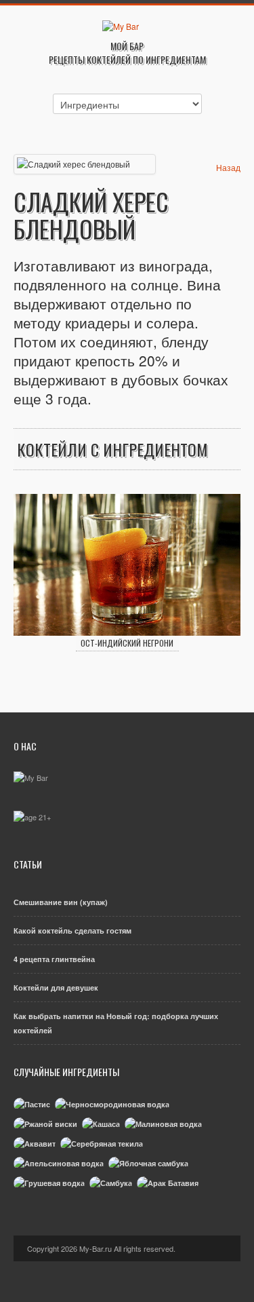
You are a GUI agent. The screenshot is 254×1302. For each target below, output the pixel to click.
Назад (228, 167)
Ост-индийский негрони (127, 643)
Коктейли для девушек (56, 987)
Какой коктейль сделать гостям (72, 930)
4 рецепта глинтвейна (54, 959)
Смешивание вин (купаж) (61, 902)
